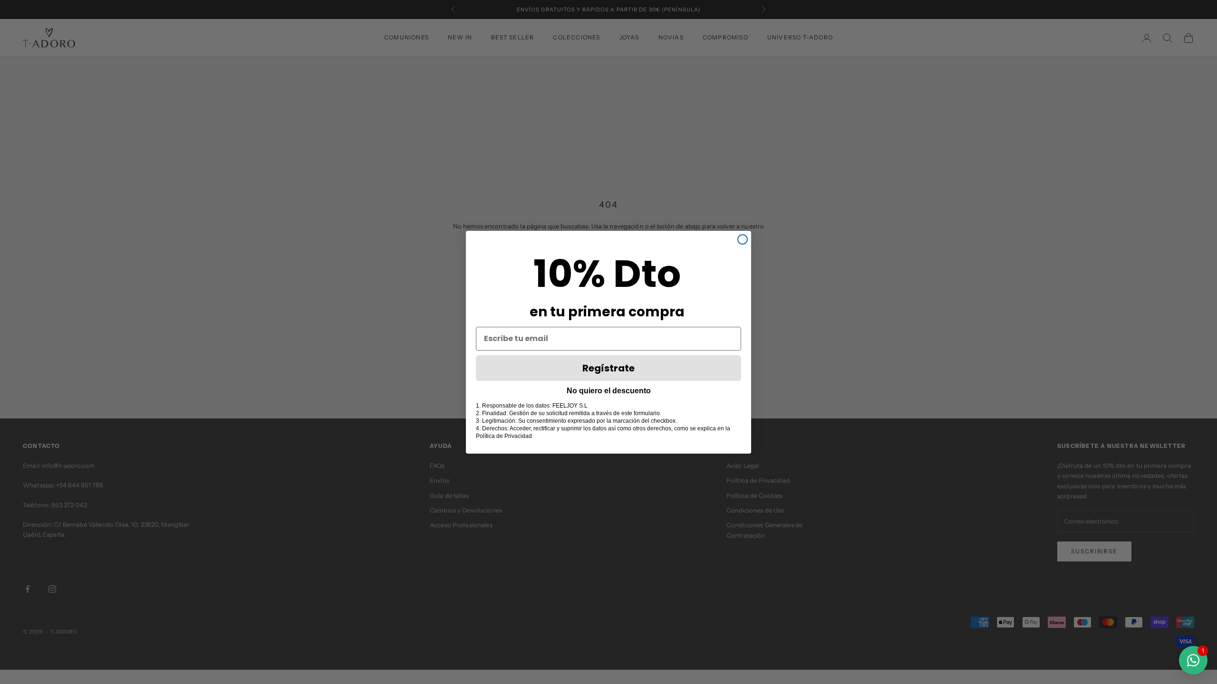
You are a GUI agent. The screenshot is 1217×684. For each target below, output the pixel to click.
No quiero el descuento (609, 391)
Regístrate (608, 368)
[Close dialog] (742, 239)
